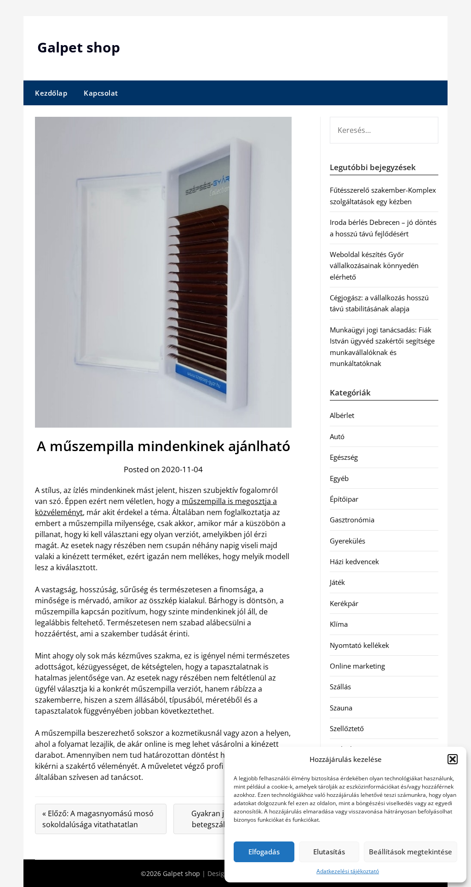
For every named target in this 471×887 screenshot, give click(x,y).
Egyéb (339, 478)
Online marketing (357, 665)
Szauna (341, 707)
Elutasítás (329, 851)
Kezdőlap (51, 92)
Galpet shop (78, 47)
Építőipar (344, 499)
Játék (337, 582)
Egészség (344, 457)
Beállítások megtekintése (410, 851)
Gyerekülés (347, 540)
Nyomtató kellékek (359, 645)
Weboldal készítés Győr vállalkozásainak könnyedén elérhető (374, 265)
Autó (337, 436)
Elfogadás (264, 851)
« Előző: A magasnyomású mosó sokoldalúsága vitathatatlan (98, 819)
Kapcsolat (101, 92)
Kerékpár (344, 603)
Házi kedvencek (354, 561)
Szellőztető (347, 728)
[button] (452, 759)
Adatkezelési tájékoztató (347, 871)
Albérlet (342, 415)
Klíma (339, 624)
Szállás (340, 686)
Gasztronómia (352, 519)
